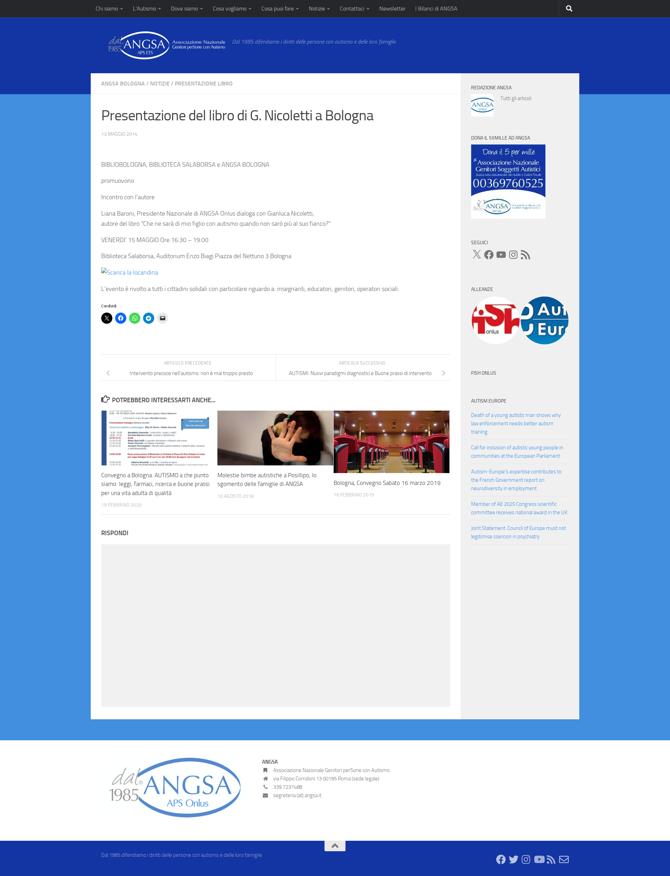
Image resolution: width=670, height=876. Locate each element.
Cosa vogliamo (229, 8)
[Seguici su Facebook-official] (501, 859)
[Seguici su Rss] (551, 859)
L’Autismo (144, 8)
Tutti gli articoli (515, 98)
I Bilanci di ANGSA (436, 8)
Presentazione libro (204, 83)
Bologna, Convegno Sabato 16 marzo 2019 (387, 482)
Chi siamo (107, 8)
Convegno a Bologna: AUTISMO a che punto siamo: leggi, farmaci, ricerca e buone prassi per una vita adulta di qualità (155, 484)
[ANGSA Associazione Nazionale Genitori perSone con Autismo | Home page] (163, 45)
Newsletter (392, 8)
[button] (495, 320)
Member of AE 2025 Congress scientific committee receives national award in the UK (519, 508)
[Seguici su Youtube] (539, 859)
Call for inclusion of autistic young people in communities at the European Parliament (517, 451)
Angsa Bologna (123, 83)
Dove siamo (184, 8)
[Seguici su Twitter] (514, 859)
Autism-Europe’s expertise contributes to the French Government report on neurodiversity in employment (516, 480)
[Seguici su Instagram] (526, 859)
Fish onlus (483, 373)
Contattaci (352, 8)
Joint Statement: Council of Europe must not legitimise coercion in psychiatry (518, 532)
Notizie (317, 8)
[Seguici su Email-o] (564, 859)
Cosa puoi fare (277, 8)
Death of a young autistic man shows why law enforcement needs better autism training (516, 423)
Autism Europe (488, 401)
